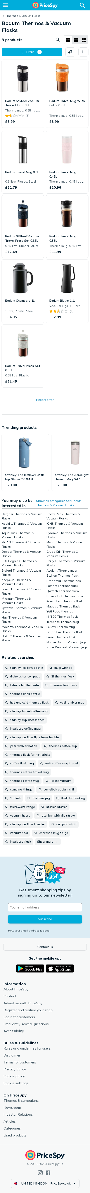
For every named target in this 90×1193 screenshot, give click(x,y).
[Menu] (5, 5)
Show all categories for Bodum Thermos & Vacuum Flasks (58, 503)
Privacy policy (14, 1069)
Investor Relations (18, 1114)
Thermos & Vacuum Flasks (23, 15)
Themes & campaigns (21, 1100)
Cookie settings (15, 1083)
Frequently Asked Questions (26, 1024)
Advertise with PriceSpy (23, 1003)
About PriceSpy (16, 989)
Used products (14, 1135)
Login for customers (19, 1017)
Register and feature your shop (28, 1010)
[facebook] (48, 1173)
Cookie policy (14, 1076)
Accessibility (13, 1031)
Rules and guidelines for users (27, 1048)
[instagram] (40, 1173)
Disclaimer (11, 1055)
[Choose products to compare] (70, 52)
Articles (9, 1121)
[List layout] (76, 40)
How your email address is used (29, 930)
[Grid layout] (68, 40)
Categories (12, 1128)
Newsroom (12, 1107)
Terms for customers (19, 1062)
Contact (9, 996)
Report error (45, 400)
